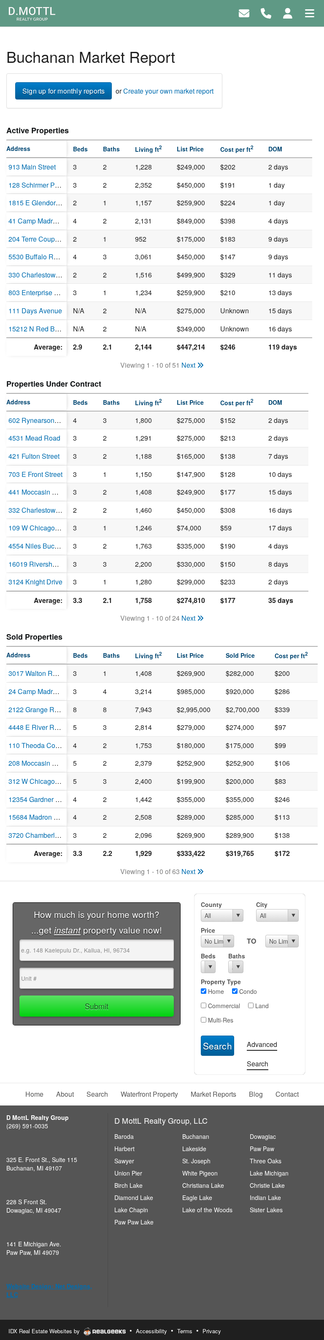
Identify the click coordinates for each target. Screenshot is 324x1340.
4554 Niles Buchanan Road (50, 546)
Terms (184, 1331)
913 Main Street (32, 167)
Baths (235, 956)
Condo (247, 991)
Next (189, 365)
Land (261, 1005)
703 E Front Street (35, 474)
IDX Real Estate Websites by (44, 1331)
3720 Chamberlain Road (45, 835)
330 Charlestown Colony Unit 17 (57, 275)
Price (208, 930)
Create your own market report (168, 91)
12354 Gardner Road (40, 799)
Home (215, 991)
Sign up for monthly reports (63, 91)
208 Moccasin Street (39, 763)
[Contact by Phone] (266, 12)
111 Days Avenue (35, 310)
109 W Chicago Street (41, 528)
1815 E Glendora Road (43, 202)
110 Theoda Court (35, 745)
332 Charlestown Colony (45, 510)
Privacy (211, 1331)
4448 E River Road (37, 727)
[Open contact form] (244, 12)
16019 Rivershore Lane (43, 564)
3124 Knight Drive (35, 582)
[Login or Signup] (287, 12)
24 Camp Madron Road (43, 691)
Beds (208, 956)
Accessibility (151, 1331)
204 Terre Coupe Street (43, 239)
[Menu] (309, 12)
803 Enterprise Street (40, 292)
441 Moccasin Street (39, 492)
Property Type (221, 981)
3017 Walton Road (36, 673)
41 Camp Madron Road (43, 221)
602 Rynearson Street (41, 420)
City (261, 904)
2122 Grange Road (37, 709)
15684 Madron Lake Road (47, 817)
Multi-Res (219, 1020)
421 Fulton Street (33, 456)
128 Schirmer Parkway (42, 185)
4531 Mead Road (34, 438)
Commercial (223, 1005)
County (211, 904)
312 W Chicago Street (41, 781)
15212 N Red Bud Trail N (46, 329)
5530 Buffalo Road (36, 256)
